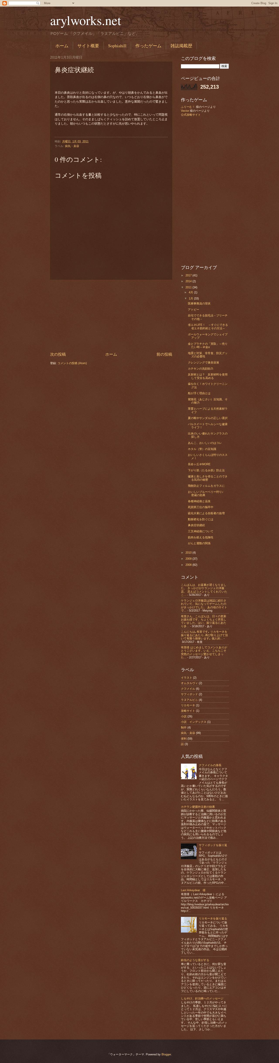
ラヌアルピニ (189, 699)
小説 (184, 716)
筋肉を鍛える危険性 (200, 537)
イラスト (186, 677)
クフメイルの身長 (210, 765)
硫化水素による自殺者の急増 (206, 513)
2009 (188, 558)
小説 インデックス (193, 721)
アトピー (193, 309)
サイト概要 (88, 46)
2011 (188, 287)
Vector (185, 110)
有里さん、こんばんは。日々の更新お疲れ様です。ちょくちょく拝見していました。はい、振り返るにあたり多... (203, 621)
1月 (191, 298)
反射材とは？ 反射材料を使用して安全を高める (208, 376)
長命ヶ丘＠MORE (199, 464)
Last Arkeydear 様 (193, 890)
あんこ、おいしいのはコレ (205, 442)
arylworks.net (85, 20)
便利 (184, 738)
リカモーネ (188, 705)
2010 (188, 552)
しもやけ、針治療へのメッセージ (202, 998)
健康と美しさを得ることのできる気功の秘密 (208, 478)
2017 (188, 275)
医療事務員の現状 (199, 303)
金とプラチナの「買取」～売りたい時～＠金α (208, 345)
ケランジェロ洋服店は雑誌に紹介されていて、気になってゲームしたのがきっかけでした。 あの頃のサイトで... (204, 605)
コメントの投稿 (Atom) (72, 363)
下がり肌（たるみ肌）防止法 (206, 470)
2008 (188, 564)
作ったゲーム (148, 46)
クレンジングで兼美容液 (203, 362)
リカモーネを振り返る (213, 918)
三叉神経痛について (200, 531)
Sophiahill (117, 46)
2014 (188, 281)
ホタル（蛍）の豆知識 (202, 449)
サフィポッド (189, 694)
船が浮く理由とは (199, 393)
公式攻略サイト (191, 114)
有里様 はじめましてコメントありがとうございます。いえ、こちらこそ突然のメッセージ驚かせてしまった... (204, 652)
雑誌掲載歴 (181, 46)
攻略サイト (188, 710)
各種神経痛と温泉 (199, 501)
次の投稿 (58, 354)
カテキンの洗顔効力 (200, 368)
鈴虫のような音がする (195, 960)
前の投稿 (164, 354)
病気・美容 (72, 146)
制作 (184, 727)
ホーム (61, 46)
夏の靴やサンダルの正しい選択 (208, 418)
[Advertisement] (111, 315)
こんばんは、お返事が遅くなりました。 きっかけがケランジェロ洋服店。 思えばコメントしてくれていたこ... (204, 590)
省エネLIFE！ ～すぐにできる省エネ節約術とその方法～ (208, 326)
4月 (191, 292)
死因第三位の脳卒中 (200, 507)
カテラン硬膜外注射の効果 (198, 806)
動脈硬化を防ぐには (200, 519)
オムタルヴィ (189, 683)
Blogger (166, 1054)
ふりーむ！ (188, 106)
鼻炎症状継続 (196, 525)
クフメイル (188, 688)
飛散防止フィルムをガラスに (206, 485)
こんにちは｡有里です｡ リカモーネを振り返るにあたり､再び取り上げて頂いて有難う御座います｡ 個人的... (204, 635)
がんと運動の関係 (199, 543)
